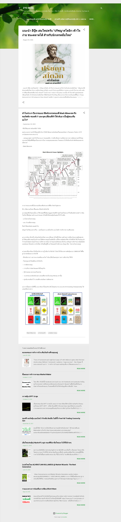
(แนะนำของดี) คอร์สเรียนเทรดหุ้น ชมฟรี (38, 19)
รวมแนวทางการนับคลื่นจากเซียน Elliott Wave (39, 489)
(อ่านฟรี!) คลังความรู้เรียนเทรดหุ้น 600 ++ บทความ (70, 19)
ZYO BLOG (28, 8)
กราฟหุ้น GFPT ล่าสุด (30, 396)
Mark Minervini (31, 333)
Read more (81, 368)
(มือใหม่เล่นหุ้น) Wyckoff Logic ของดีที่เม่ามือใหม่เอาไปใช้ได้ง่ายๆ (46, 443)
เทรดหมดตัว (42, 333)
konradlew (64, 517)
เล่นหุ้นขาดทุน (52, 333)
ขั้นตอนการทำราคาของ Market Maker (36, 374)
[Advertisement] (96, 54)
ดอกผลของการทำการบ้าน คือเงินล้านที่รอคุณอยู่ (40, 352)
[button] (84, 29)
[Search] (101, 8)
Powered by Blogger (61, 513)
